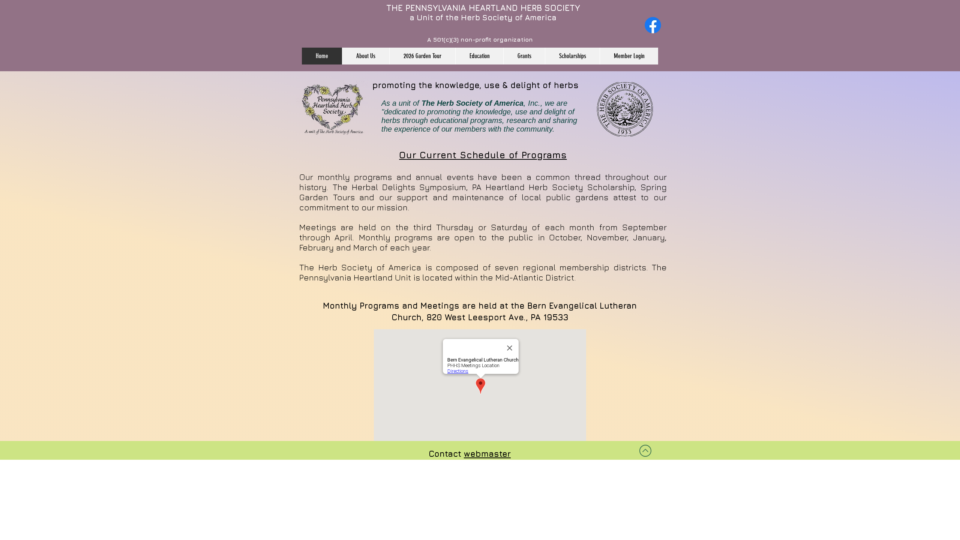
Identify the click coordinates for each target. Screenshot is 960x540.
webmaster (487, 454)
